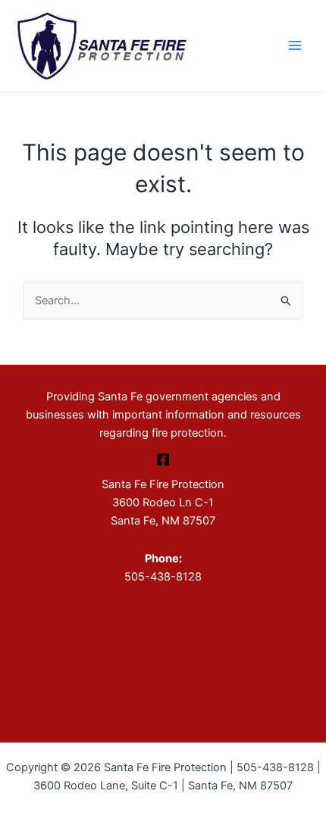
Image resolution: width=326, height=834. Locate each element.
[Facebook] (163, 459)
